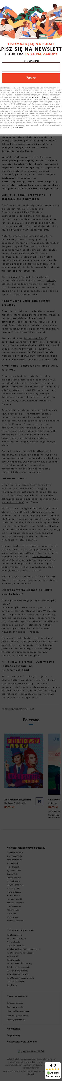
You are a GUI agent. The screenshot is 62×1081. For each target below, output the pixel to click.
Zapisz (31, 78)
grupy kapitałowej (39, 97)
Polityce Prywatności (16, 127)
